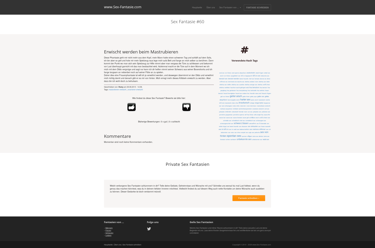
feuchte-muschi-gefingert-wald (239, 87)
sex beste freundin (232, 126)
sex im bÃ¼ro (224, 129)
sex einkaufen (253, 126)
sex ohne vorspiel (240, 132)
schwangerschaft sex (226, 123)
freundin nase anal (255, 93)
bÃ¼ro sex (256, 75)
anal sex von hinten (225, 73)
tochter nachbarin (231, 139)
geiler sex (260, 96)
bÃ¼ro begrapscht (246, 76)
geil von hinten (224, 96)
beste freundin (244, 79)
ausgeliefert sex (235, 76)
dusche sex (240, 82)
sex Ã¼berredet (261, 123)
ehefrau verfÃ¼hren (264, 85)
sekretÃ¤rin (252, 123)
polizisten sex (266, 112)
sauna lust (222, 118)
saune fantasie (237, 118)
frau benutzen (254, 87)
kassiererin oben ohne (231, 103)
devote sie (263, 79)
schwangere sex (261, 121)
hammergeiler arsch (234, 100)
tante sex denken (258, 136)
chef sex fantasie (254, 79)
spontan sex (234, 136)
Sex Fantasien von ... (229, 7)
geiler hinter (246, 96)
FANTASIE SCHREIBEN (257, 7)
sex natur (231, 132)
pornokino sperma (238, 115)
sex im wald (232, 129)
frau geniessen (231, 90)
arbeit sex (267, 73)
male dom (243, 106)
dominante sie (232, 82)
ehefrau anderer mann (251, 82)
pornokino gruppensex (226, 115)
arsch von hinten (225, 76)
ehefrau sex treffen (225, 85)
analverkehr (251, 72)
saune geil (246, 118)
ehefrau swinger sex (251, 85)
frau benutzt (263, 87)
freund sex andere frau (242, 93)
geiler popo (253, 96)
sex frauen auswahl (264, 126)
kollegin (252, 103)
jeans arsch (254, 100)
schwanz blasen (241, 123)
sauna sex (229, 118)
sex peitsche (256, 132)
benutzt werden (233, 78)
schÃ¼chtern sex (264, 118)
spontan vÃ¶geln (247, 136)
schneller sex (227, 121)
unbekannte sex (244, 139)
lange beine (259, 103)
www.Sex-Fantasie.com (122, 6)
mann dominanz (251, 106)
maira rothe (235, 106)
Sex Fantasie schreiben (132, 244)
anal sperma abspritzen (239, 73)
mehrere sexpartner (226, 109)
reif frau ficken (249, 115)
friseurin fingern (266, 93)
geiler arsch (236, 96)
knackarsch (244, 102)
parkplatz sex (257, 112)
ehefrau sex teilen (264, 82)
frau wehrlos (260, 90)
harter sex (245, 99)
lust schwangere (227, 106)
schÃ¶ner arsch (254, 118)
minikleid (235, 109)
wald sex (266, 139)
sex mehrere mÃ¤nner (258, 129)
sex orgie (248, 132)
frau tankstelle (252, 90)
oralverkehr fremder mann (239, 112)
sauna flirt (267, 115)
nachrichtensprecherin (245, 109)
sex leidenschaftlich (243, 129)
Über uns (210, 7)
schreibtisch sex (250, 121)
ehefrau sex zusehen (238, 85)
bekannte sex (265, 76)
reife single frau (258, 115)
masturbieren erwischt (117, 89)
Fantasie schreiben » (248, 198)
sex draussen (243, 126)
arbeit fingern (260, 73)
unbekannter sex (257, 139)
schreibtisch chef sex (238, 121)
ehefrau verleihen (224, 87)
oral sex (228, 111)
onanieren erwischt (135, 89)
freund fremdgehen (229, 93)
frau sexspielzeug (241, 90)
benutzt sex (223, 78)
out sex (250, 112)
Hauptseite (197, 7)
